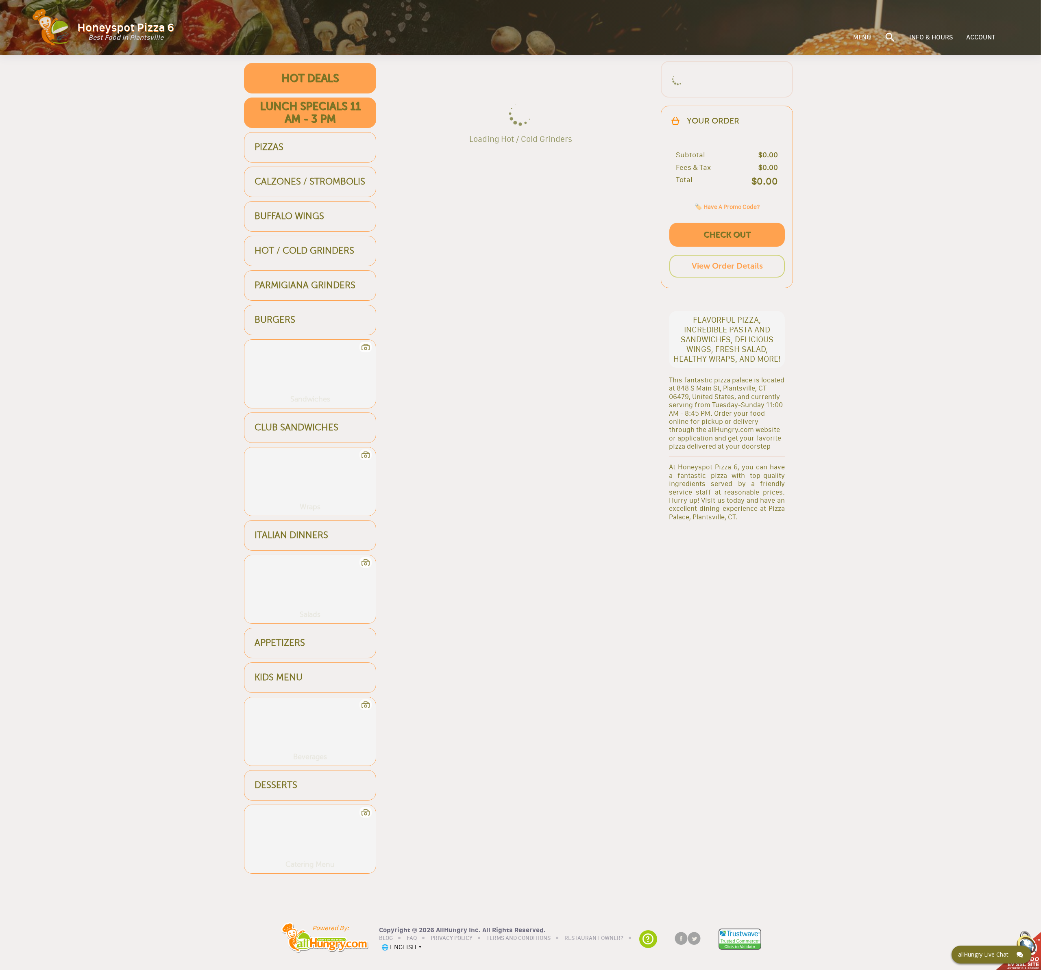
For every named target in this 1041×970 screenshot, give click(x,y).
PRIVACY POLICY (452, 938)
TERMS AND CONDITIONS (518, 938)
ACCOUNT (980, 37)
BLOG (386, 938)
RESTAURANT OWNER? (593, 938)
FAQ (412, 938)
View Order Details (727, 266)
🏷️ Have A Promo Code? (727, 206)
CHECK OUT (727, 234)
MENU (862, 37)
